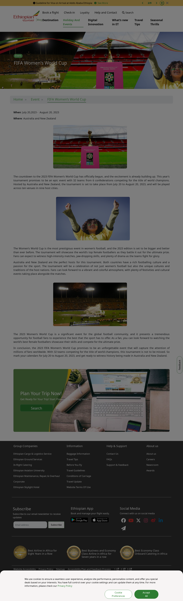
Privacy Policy (65, 585)
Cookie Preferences (118, 594)
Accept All (146, 594)
